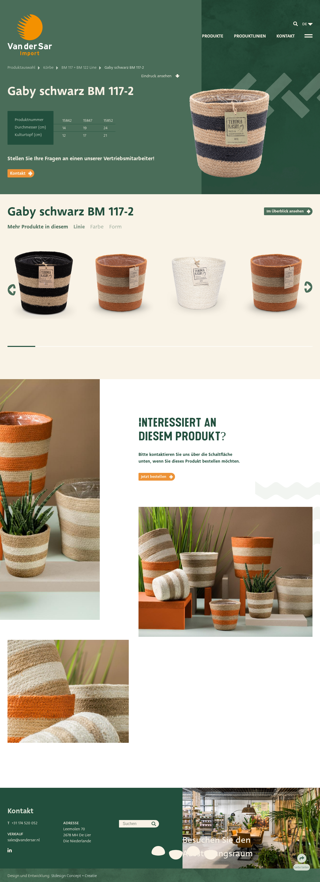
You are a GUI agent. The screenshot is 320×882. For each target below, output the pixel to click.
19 (85, 128)
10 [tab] (271, 346)
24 (106, 128)
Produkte (212, 36)
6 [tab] (160, 346)
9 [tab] (243, 346)
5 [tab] (132, 346)
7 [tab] (188, 346)
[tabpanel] (43, 287)
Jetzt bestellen (153, 476)
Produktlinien (250, 36)
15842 (67, 120)
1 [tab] (21, 346)
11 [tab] (298, 346)
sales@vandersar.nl (24, 840)
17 (84, 135)
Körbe (48, 67)
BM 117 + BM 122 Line (79, 67)
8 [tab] (215, 346)
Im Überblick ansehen (285, 211)
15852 (108, 120)
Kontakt (285, 36)
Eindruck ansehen (156, 76)
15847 (87, 120)
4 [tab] (104, 346)
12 (64, 135)
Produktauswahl (21, 67)
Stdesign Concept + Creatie (74, 876)
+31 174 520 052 (25, 823)
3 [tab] (77, 346)
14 (64, 128)
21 (105, 135)
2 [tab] (49, 346)
